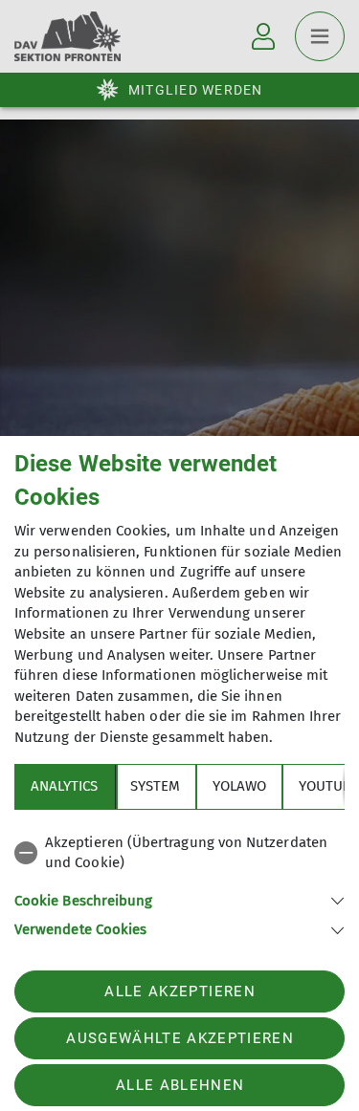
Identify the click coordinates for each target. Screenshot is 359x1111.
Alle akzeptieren (179, 991)
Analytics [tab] (64, 786)
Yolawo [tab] (239, 786)
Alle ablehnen (180, 1085)
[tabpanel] (179, 883)
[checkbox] (179, 853)
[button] (179, 899)
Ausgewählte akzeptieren (180, 1038)
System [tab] (155, 786)
